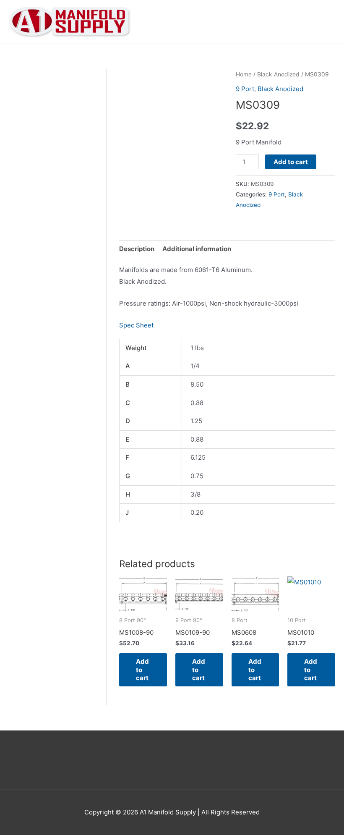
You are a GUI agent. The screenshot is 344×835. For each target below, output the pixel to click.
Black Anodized (278, 74)
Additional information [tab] (196, 249)
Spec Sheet (136, 325)
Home (244, 74)
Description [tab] (136, 249)
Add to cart (291, 162)
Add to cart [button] (142, 669)
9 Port (245, 89)
